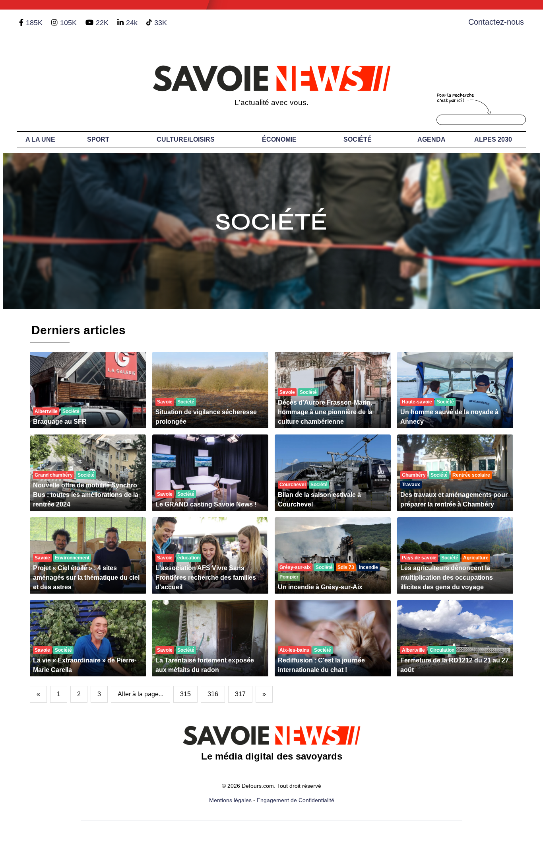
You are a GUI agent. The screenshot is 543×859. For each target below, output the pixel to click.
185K (34, 23)
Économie (279, 139)
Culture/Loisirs (186, 139)
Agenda (431, 139)
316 (213, 694)
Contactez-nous (496, 22)
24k (132, 23)
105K (68, 23)
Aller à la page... (140, 694)
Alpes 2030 (493, 139)
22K (102, 23)
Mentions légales (230, 800)
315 (185, 694)
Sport (98, 139)
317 (240, 694)
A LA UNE (40, 139)
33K (160, 23)
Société (357, 139)
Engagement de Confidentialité (295, 800)
